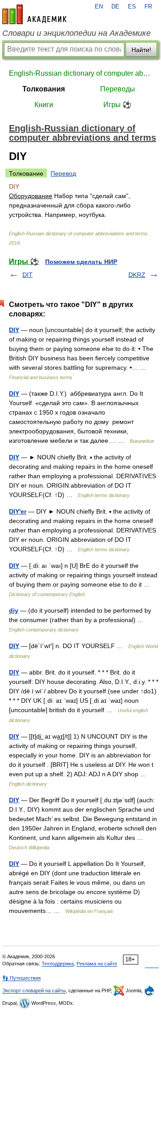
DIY (14, 329)
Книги (43, 104)
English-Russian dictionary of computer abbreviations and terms (80, 73)
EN (99, 7)
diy (13, 610)
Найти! (141, 49)
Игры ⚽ (117, 104)
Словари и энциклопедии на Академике (76, 33)
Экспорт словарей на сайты (34, 990)
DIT (27, 274)
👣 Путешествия (21, 978)
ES (132, 7)
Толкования (43, 89)
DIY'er (17, 511)
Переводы (117, 89)
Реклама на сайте (96, 963)
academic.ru (34, 14)
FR (148, 7)
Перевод (63, 173)
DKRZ (136, 274)
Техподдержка (58, 963)
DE (115, 7)
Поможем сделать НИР (81, 261)
